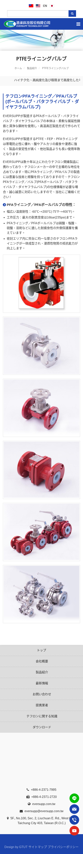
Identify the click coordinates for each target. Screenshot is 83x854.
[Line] (74, 798)
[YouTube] (74, 830)
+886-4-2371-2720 (43, 796)
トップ (41, 650)
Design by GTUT (16, 847)
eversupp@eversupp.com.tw (44, 811)
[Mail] (74, 809)
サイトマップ (37, 847)
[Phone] (74, 820)
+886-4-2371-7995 (43, 789)
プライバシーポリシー (63, 847)
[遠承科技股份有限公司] (41, 24)
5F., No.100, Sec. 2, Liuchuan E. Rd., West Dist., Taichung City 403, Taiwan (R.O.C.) (43, 821)
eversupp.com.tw (43, 804)
